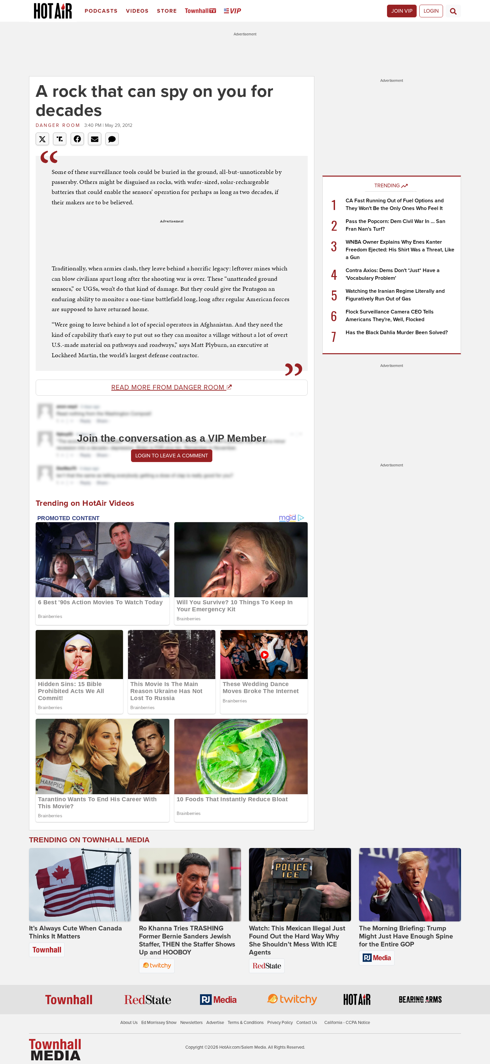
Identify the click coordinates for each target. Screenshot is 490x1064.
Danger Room (59, 125)
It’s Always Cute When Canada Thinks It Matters (75, 932)
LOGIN (431, 11)
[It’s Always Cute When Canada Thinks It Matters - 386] (80, 884)
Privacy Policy (280, 1022)
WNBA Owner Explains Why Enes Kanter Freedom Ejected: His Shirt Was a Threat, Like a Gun (400, 250)
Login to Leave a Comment (171, 455)
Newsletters (191, 1022)
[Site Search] (453, 11)
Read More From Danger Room (168, 388)
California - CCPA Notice (347, 1022)
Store (167, 11)
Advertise (215, 1022)
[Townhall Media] (55, 1049)
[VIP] (233, 11)
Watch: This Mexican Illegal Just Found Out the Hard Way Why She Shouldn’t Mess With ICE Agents (297, 940)
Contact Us (306, 1022)
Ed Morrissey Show (159, 1022)
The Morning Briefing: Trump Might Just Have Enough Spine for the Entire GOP (406, 936)
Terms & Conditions (246, 1022)
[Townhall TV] (201, 11)
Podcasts (101, 11)
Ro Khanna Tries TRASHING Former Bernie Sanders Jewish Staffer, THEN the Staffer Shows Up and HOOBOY (187, 940)
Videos (137, 11)
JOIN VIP (401, 11)
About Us (129, 1022)
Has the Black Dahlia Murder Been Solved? (397, 332)
